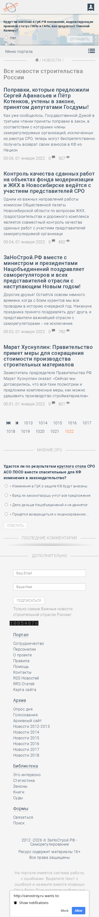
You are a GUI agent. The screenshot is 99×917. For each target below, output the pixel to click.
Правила (21, 661)
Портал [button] (21, 634)
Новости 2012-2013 (31, 726)
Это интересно (27, 775)
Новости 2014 (26, 732)
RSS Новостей (26, 678)
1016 (72, 423)
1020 (40, 431)
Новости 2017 (26, 749)
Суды (18, 798)
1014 (43, 423)
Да (12, 45)
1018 (10, 431)
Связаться (23, 817)
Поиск (19, 823)
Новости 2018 (26, 755)
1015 (57, 423)
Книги (18, 792)
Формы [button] (20, 808)
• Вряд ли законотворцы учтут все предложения (50, 495)
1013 (28, 423)
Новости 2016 (26, 743)
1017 (87, 423)
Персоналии (24, 649)
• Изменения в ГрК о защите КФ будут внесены (48, 486)
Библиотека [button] (25, 765)
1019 (25, 431)
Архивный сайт (27, 720)
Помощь (21, 666)
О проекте (22, 655)
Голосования (25, 715)
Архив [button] (19, 700)
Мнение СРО (49, 450)
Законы (20, 786)
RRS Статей (24, 684)
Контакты (22, 672)
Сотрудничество (28, 643)
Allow (78, 910)
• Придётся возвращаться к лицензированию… (49, 514)
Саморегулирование (49, 844)
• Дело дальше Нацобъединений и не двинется (48, 505)
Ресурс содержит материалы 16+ (50, 851)
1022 (69, 431)
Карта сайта (24, 689)
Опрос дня (23, 709)
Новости (51, 60)
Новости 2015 (26, 738)
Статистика (24, 780)
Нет (12, 38)
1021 (54, 431)
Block (64, 910)
